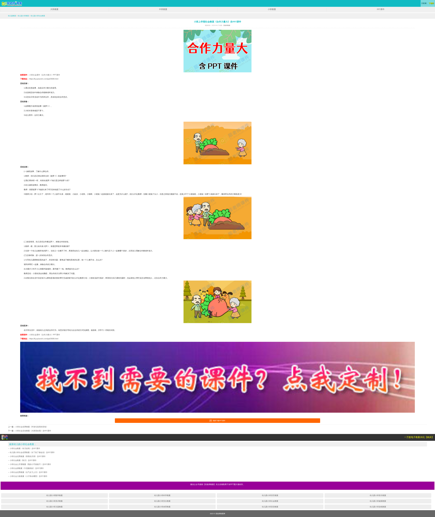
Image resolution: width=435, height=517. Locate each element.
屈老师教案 (226, 25)
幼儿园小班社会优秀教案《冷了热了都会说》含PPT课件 (32, 452)
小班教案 (272, 9)
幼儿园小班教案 (23, 16)
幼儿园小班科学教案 (162, 495)
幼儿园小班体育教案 (162, 507)
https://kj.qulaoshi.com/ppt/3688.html (43, 79)
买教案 (424, 3)
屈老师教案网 (12, 3)
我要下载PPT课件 (219, 421)
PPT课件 (380, 9)
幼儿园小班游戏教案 (378, 507)
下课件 (431, 3)
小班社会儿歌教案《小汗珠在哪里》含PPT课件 (28, 476)
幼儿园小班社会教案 (38, 16)
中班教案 (163, 9)
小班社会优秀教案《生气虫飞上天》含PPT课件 (28, 472)
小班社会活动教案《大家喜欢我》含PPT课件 (33, 431)
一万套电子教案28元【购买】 (419, 437)
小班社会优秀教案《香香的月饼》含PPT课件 (28, 456)
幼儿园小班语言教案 (270, 495)
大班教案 (54, 9)
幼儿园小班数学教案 (54, 495)
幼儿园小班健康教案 (378, 501)
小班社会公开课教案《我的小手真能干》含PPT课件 (30, 464)
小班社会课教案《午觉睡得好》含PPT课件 (27, 468)
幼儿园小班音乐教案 (378, 495)
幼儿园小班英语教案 (270, 507)
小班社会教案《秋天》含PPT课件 (23, 460)
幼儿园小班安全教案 (162, 501)
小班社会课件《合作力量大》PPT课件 (44, 75)
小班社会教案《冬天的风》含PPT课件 (25, 448)
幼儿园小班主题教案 (54, 507)
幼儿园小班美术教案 (54, 501)
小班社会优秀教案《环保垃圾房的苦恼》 (31, 427)
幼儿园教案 (12, 16)
